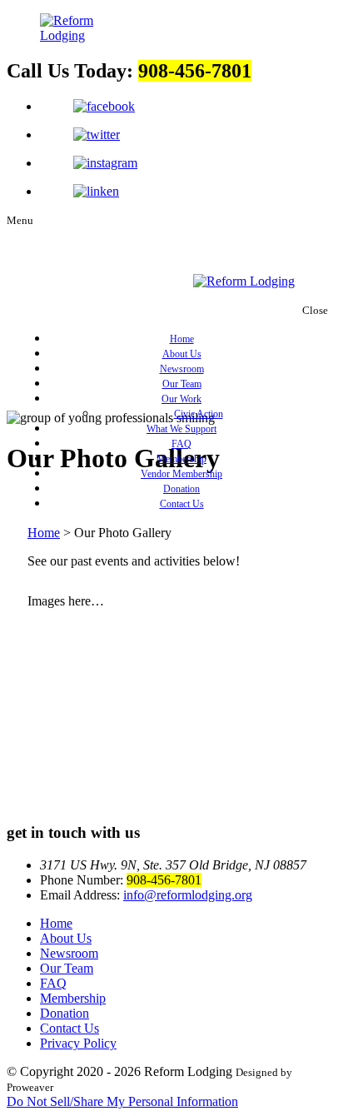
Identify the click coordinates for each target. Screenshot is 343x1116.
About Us (181, 354)
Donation (181, 489)
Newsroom (182, 369)
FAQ (181, 444)
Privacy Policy (78, 1043)
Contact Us (182, 504)
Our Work (181, 399)
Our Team (181, 384)
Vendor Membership (181, 474)
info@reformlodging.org (187, 895)
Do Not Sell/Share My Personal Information (122, 1101)
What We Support (181, 429)
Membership (181, 459)
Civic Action (198, 414)
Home (182, 339)
